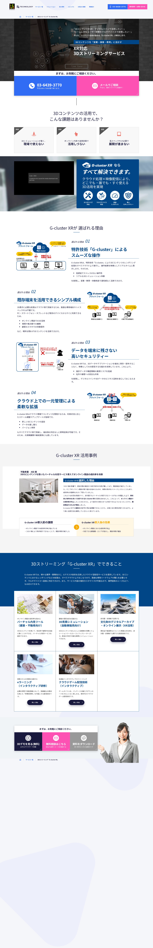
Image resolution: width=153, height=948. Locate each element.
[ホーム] (20, 17)
